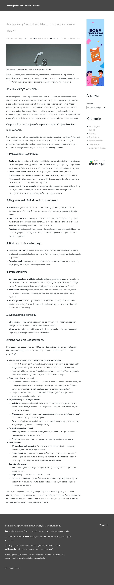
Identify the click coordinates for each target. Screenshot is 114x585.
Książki (92, 130)
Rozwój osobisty (96, 141)
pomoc (25, 439)
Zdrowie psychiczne (97, 148)
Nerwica (92, 134)
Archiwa (90, 103)
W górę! (103, 525)
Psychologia (94, 137)
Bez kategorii (94, 126)
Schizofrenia (94, 144)
